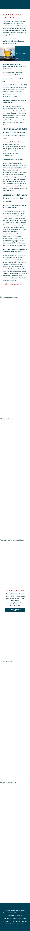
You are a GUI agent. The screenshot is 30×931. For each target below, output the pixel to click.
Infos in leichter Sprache (18, 910)
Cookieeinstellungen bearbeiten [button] (15, 924)
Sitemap (17, 915)
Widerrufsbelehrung (9, 921)
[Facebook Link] (13, 928)
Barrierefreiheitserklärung (11, 913)
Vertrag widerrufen (21, 921)
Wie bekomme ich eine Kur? (15, 609)
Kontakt (7, 910)
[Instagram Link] (16, 928)
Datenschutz (10, 915)
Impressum (23, 913)
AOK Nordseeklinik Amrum (13, 4)
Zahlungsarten (8, 918)
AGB (22, 915)
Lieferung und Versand (19, 918)
